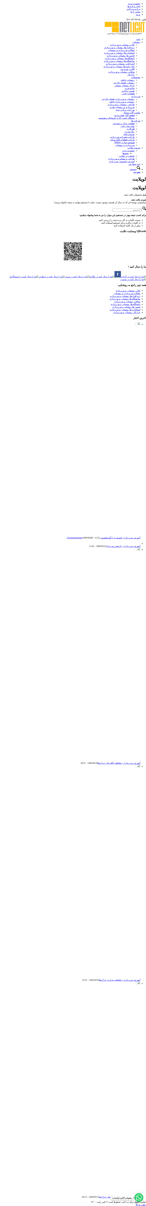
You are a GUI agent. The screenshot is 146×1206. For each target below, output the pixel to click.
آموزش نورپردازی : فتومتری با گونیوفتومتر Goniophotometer (103, 538)
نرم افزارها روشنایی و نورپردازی (125, 296)
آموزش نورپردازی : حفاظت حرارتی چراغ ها (119, 980)
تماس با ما (135, 12)
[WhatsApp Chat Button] (139, 1197)
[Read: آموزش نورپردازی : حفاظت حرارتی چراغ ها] (137, 766)
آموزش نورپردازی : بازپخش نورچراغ (123, 546)
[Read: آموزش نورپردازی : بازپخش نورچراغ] (137, 543)
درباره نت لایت (133, 9)
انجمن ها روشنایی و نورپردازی (126, 307)
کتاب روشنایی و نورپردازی (127, 290)
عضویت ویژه (134, 3)
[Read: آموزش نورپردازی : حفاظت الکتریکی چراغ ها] (137, 549)
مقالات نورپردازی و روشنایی (127, 293)
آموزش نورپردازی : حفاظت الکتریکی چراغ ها (119, 763)
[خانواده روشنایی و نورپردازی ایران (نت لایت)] (124, 34)
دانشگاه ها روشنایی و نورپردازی (125, 304)
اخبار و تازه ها (133, 6)
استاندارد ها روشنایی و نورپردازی (125, 309)
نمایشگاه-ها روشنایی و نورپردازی (124, 299)
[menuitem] (70, 3)
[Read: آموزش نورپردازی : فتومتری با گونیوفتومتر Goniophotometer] (137, 324)
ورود (138, 14)
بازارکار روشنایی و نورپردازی (126, 312)
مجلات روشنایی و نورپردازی (127, 301)
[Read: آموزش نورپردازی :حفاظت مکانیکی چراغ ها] (137, 983)
